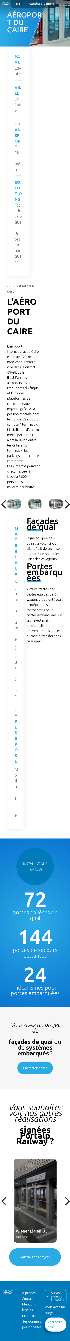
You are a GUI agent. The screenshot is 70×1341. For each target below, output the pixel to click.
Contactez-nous (55, 1324)
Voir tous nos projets (35, 1257)
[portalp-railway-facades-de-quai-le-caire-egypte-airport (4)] (14, 504)
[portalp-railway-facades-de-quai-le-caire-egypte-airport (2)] (56, 504)
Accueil (11, 286)
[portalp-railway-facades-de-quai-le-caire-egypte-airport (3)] (35, 504)
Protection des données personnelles (31, 1321)
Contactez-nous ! (35, 1068)
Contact (28, 1298)
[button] (19, 3)
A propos (29, 1293)
